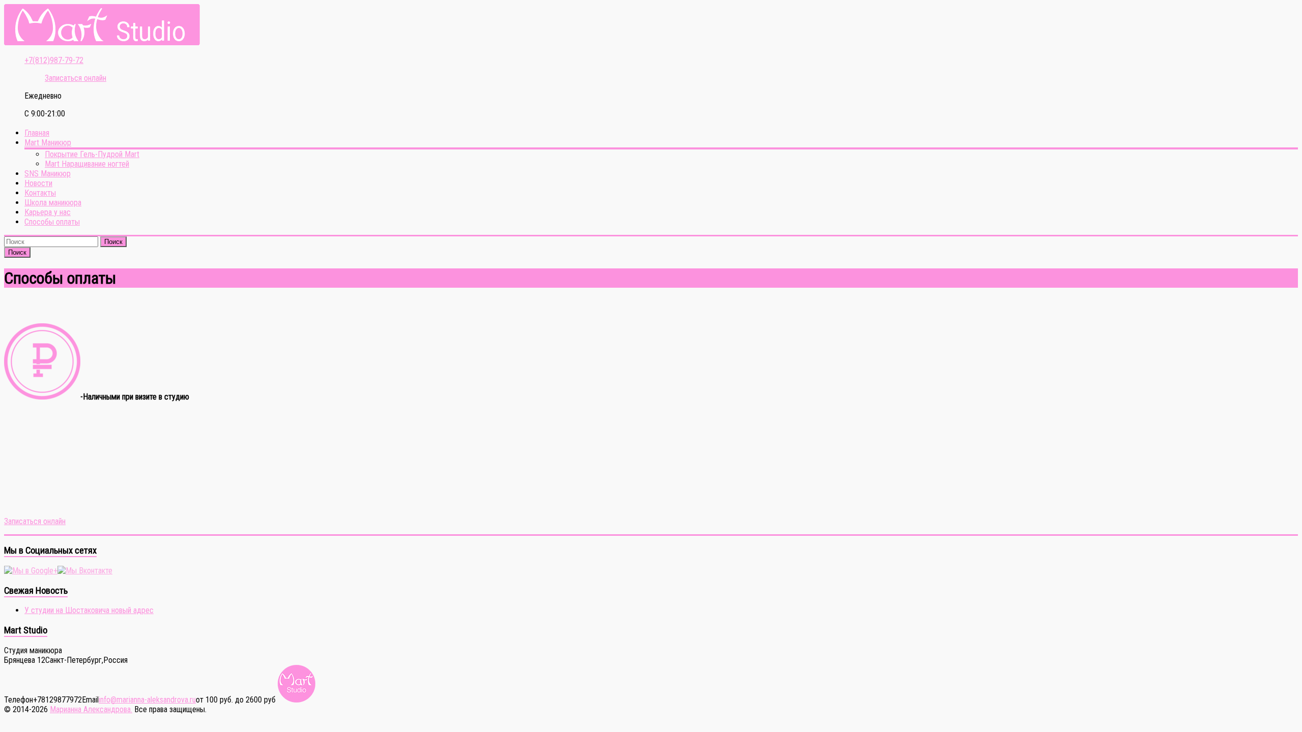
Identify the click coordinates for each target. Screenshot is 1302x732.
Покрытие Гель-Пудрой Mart (92, 154)
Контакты (40, 193)
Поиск (113, 242)
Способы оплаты (52, 222)
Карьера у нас (47, 212)
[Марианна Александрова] (102, 42)
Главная (36, 133)
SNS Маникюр (47, 173)
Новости (38, 183)
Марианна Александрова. (91, 709)
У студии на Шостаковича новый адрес (89, 610)
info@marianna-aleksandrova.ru (147, 700)
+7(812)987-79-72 (53, 60)
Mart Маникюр (47, 142)
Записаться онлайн (35, 521)
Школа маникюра (52, 202)
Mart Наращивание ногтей (87, 164)
